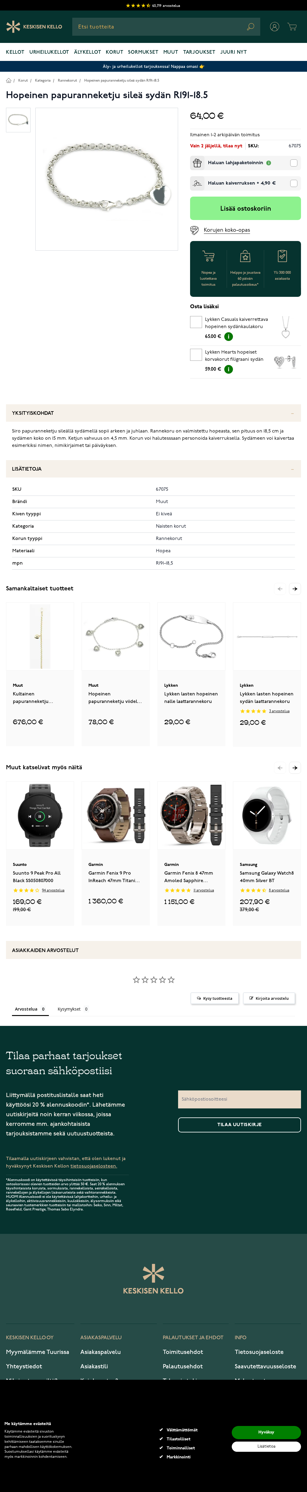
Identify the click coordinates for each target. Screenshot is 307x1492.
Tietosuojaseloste (259, 1352)
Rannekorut (67, 80)
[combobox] (166, 27)
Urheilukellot (49, 52)
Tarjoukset (199, 52)
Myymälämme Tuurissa (37, 1352)
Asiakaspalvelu (100, 1352)
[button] (295, 589)
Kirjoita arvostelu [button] (272, 998)
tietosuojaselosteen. (93, 1166)
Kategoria (43, 80)
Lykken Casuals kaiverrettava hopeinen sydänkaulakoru (236, 323)
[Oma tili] (274, 27)
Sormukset (143, 52)
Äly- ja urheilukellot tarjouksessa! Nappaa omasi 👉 (153, 66)
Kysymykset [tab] (69, 1009)
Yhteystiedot (24, 1366)
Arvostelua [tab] (26, 1009)
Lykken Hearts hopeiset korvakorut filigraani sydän (234, 356)
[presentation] (192, 158)
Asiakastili (94, 1366)
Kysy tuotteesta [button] (217, 998)
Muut (170, 52)
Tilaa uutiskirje (239, 1125)
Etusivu (8, 80)
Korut (114, 52)
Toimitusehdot (183, 1352)
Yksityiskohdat (33, 413)
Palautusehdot (183, 1366)
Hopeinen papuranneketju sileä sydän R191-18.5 (121, 80)
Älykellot (87, 52)
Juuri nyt (233, 52)
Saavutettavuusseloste (265, 1366)
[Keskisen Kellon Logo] (34, 26)
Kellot (15, 52)
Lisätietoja (27, 469)
